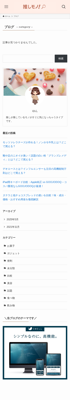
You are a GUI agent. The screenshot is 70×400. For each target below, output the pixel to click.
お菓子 (11, 246)
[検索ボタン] (63, 7)
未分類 (11, 268)
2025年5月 (13, 219)
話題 (9, 290)
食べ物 (11, 298)
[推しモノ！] (35, 7)
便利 (9, 260)
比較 (9, 275)
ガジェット (13, 253)
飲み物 (11, 305)
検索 (61, 58)
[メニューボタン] (6, 7)
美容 (9, 283)
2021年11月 (13, 227)
